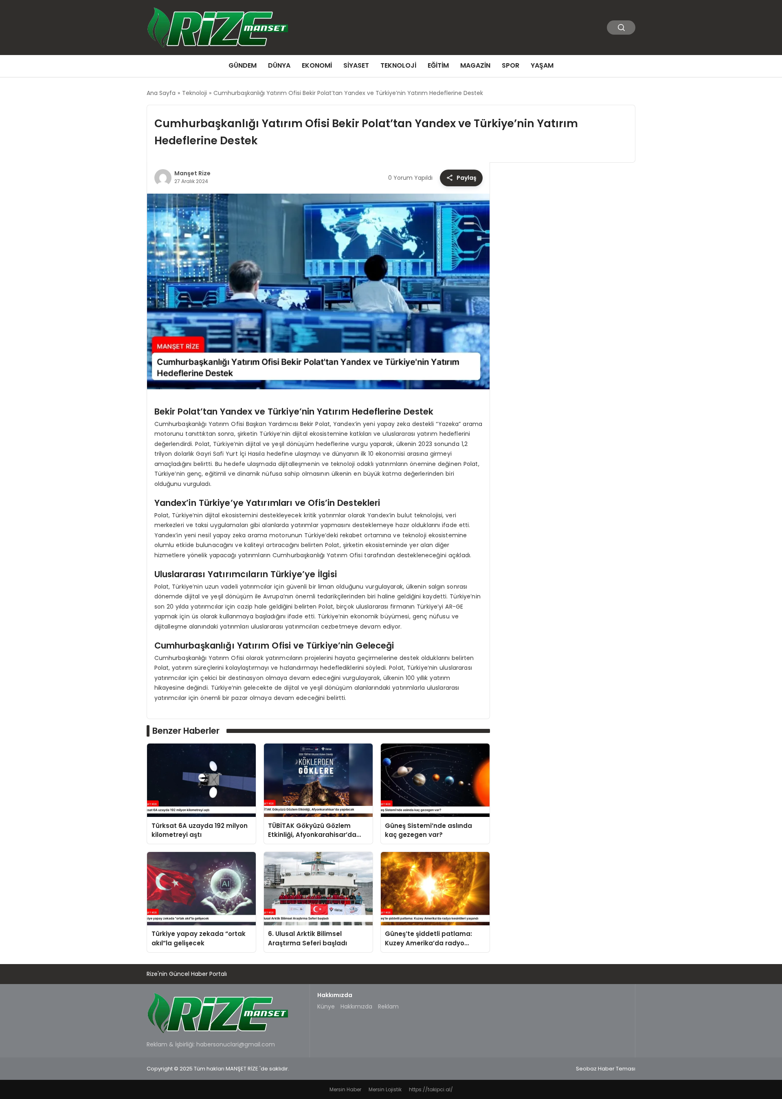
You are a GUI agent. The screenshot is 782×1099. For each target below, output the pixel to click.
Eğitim (438, 65)
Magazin (475, 65)
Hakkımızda (356, 1006)
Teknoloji (398, 65)
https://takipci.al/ (431, 1089)
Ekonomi (317, 65)
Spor (510, 65)
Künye (326, 1006)
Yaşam (542, 65)
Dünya (279, 65)
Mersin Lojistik (385, 1089)
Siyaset (356, 65)
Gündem (242, 65)
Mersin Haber (345, 1089)
